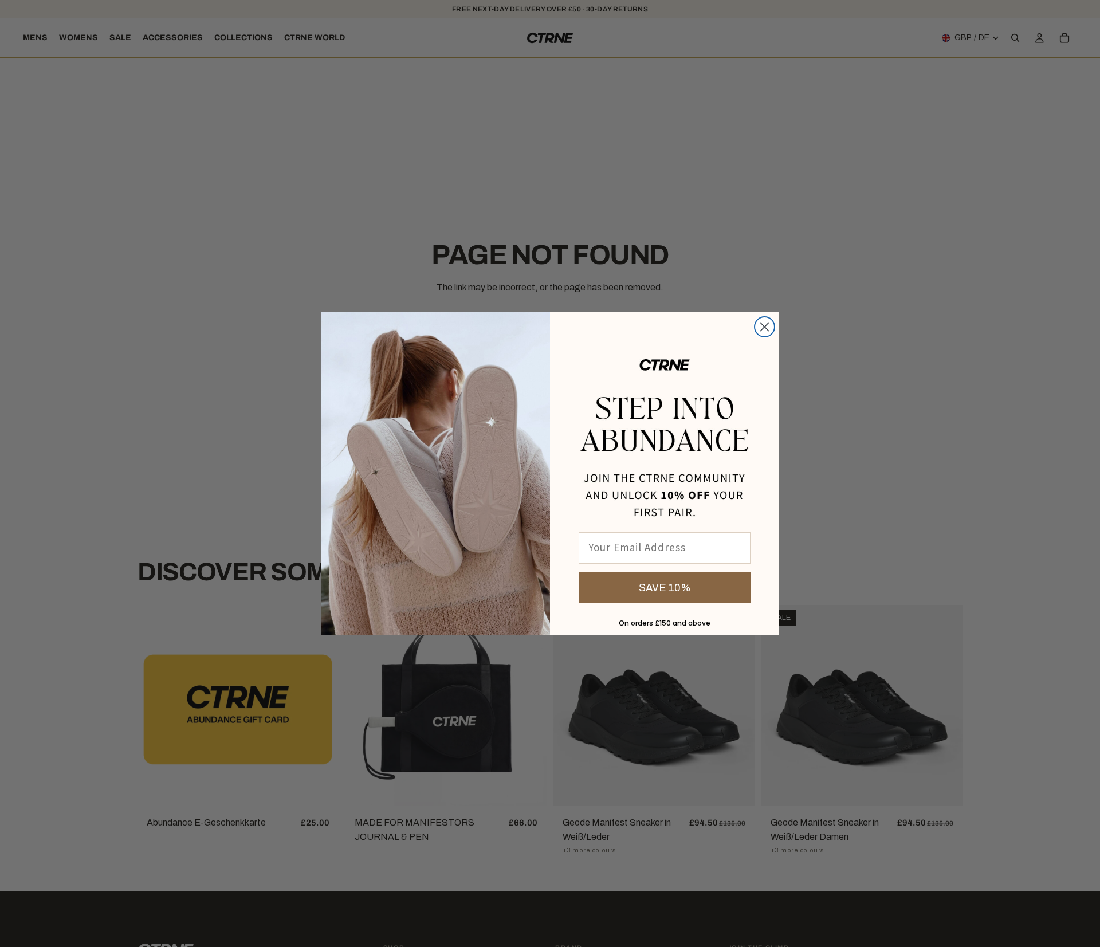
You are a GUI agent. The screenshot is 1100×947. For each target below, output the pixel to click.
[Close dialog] (765, 327)
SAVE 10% (665, 588)
